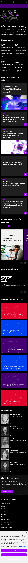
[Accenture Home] (14, 2)
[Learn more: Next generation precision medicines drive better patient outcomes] (14, 141)
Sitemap (3, 516)
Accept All (13, 550)
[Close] (26, 532)
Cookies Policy (22, 546)
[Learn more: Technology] (14, 119)
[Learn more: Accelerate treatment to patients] (14, 206)
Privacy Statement (5, 519)
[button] (7, 491)
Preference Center (5, 503)
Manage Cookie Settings (14, 558)
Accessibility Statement (6, 527)
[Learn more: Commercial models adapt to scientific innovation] (14, 166)
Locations (3, 514)
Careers (3, 506)
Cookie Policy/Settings (6, 524)
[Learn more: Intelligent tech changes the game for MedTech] (14, 187)
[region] (14, 547)
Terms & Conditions (6, 522)
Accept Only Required (14, 554)
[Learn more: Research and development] (14, 96)
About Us (3, 509)
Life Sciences (4, 6)
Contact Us (3, 511)
